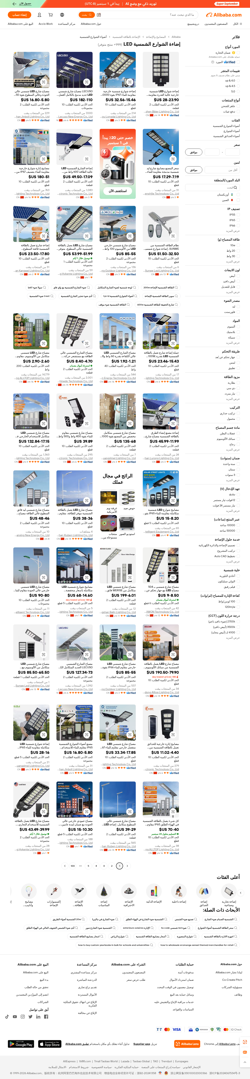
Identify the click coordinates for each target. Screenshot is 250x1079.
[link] (245, 1042)
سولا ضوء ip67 (35, 287)
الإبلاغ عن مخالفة (87, 1012)
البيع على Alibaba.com (35, 972)
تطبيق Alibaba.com (77, 1043)
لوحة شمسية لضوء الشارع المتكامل (114, 287)
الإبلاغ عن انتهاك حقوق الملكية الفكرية (80, 1003)
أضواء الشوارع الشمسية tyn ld (118, 296)
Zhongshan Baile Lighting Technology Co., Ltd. (74, 611)
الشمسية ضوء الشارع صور (99, 928)
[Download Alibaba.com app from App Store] (50, 1044)
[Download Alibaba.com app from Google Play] (21, 1044)
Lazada (125, 1061)
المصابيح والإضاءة (156, 36)
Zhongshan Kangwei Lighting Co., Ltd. (31, 270)
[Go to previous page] (127, 865)
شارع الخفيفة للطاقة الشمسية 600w (155, 304)
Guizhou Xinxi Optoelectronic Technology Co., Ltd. (74, 193)
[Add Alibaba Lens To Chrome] (187, 1044)
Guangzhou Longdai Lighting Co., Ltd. (118, 116)
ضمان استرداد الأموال (181, 979)
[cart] (50, 15)
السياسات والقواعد (183, 1009)
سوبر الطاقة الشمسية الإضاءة (159, 296)
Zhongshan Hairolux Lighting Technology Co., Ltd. (161, 378)
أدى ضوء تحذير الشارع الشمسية (76, 296)
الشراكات (43, 1002)
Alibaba (176, 36)
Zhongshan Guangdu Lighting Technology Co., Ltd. (31, 193)
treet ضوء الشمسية (39, 296)
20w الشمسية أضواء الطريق (67, 919)
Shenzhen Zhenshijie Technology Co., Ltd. (161, 193)
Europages (181, 1061)
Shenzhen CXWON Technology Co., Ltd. (161, 611)
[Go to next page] (64, 865)
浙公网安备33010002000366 (189, 1073)
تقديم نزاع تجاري (87, 987)
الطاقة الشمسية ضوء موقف (112, 304)
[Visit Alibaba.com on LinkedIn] (38, 1016)
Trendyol (166, 1061)
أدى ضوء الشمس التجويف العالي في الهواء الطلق (50, 928)
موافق (193, 152)
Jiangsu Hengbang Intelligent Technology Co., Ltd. (31, 612)
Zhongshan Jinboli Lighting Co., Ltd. (31, 116)
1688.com (85, 1061)
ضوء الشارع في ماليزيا (103, 919)
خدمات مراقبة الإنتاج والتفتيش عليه (174, 1002)
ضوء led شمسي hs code (174, 928)
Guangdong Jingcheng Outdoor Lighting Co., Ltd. (118, 270)
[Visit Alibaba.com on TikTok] (7, 1016)
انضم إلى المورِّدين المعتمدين (32, 994)
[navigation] (212, 452)
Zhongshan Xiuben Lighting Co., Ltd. (74, 535)
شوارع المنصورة (185, 936)
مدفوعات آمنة (186, 972)
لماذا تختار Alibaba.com (229, 972)
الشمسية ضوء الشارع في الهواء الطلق (144, 919)
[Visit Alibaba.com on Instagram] (22, 1016)
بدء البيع (44, 979)
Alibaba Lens (227, 1043)
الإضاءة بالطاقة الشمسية (126, 36)
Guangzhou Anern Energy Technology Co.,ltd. (118, 378)
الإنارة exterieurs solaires (136, 928)
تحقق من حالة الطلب (36, 987)
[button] (98, 14)
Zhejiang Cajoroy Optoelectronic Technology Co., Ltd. (74, 458)
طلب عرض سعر (136, 979)
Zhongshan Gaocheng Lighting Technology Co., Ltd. (31, 458)
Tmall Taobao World (106, 1061)
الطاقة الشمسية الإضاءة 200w (159, 287)
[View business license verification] (160, 1073)
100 (73, 866)
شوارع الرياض (118, 936)
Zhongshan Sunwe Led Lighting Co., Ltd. (161, 270)
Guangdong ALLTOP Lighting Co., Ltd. (31, 378)
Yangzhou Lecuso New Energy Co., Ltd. (74, 116)
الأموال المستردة (87, 994)
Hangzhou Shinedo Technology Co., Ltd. (74, 381)
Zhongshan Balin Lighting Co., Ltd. (118, 612)
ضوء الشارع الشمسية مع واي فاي (70, 287)
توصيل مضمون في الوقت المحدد (175, 987)
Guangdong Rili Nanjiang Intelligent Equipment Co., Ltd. (161, 531)
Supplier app (141, 1043)
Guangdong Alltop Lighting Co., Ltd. (161, 692)
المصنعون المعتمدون (133, 972)
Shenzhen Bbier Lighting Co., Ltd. (161, 111)
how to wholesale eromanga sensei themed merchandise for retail (197, 945)
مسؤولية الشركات (232, 987)
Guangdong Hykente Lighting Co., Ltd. (74, 273)
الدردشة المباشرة (87, 979)
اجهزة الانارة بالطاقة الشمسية (218, 936)
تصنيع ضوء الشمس (184, 919)
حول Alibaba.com (231, 964)
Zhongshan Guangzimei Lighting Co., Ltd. (118, 458)
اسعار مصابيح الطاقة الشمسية (84, 936)
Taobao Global (141, 1061)
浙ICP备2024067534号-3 (224, 1073)
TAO (155, 1061)
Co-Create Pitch (232, 979)
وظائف (238, 994)
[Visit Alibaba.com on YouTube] (14, 1016)
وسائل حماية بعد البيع (182, 994)
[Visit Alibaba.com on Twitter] (30, 1016)
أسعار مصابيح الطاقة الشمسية (151, 936)
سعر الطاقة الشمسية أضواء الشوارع (215, 928)
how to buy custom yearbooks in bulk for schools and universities (113, 945)
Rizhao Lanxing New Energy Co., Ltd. (31, 535)
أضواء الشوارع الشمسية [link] (93, 36)
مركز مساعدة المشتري (84, 972)
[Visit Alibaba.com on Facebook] (46, 1016)
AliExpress (69, 1061)
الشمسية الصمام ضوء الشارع (219, 919)
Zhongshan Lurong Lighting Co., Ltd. (161, 458)
